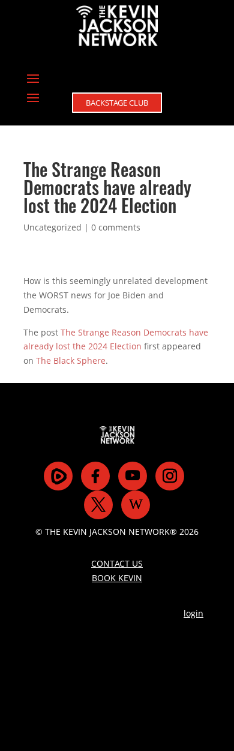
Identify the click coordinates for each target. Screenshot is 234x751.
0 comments (115, 227)
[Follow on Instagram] (169, 476)
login (193, 613)
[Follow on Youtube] (132, 476)
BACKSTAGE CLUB (117, 102)
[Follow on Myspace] (58, 476)
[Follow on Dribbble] (135, 504)
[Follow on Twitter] (98, 504)
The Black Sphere (71, 360)
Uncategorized (52, 227)
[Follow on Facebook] (95, 476)
